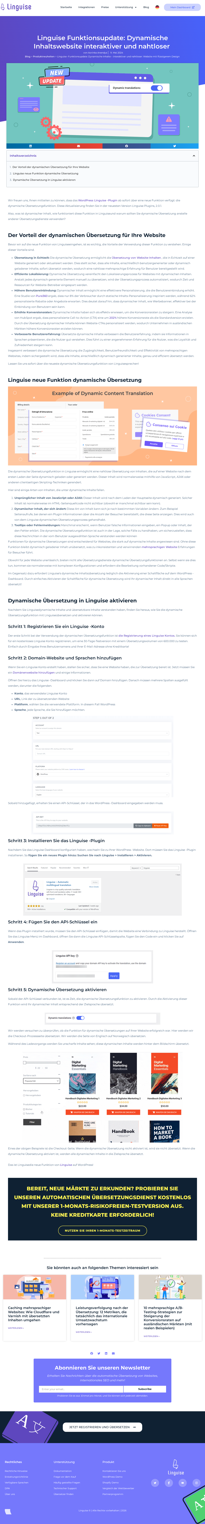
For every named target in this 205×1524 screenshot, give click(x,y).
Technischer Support (65, 1488)
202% (113, 317)
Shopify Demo (110, 1482)
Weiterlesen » (16, 1328)
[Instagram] (197, 1483)
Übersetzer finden (64, 1494)
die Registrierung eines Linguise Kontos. (147, 635)
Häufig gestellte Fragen (67, 1482)
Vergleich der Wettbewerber (118, 1488)
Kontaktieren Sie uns (114, 1471)
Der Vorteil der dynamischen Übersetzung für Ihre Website (50, 167)
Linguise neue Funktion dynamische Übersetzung (45, 173)
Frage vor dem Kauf (65, 1476)
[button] (30, 146)
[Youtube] (183, 1483)
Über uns (10, 1494)
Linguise (66, 1164)
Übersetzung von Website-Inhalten (136, 257)
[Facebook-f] (169, 1483)
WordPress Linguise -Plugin (97, 200)
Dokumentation (63, 1471)
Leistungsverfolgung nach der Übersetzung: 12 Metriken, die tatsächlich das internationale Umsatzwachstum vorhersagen (102, 1316)
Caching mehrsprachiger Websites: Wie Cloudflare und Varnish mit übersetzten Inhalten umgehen (33, 1314)
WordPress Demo (112, 1476)
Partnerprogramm (112, 1494)
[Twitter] (155, 1483)
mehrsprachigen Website (159, 547)
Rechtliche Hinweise (16, 1471)
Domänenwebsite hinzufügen (34, 672)
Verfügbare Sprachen (16, 1482)
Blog (146, 7)
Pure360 (42, 296)
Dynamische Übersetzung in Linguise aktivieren (44, 179)
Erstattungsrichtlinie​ (16, 1476)
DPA (7, 1488)
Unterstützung (124, 7)
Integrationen (86, 7)
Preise (105, 7)
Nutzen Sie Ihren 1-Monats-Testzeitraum (102, 1230)
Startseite (66, 7)
